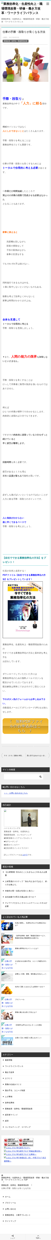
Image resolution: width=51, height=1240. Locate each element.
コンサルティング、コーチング (18, 1127)
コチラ (25, 855)
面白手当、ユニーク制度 (15, 1090)
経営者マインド (11, 1115)
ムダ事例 (8, 1097)
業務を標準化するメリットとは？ (27, 948)
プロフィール (19, 999)
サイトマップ (10, 1221)
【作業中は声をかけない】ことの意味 (28, 1025)
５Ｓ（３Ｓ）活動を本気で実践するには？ (15, 755)
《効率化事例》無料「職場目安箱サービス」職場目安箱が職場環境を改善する (30, 937)
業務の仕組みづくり (13, 1084)
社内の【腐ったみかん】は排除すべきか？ (30, 987)
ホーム (7, 1197)
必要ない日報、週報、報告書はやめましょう (30, 974)
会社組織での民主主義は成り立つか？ (20, 897)
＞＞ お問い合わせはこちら (16, 793)
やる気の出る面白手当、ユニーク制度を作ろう (30, 962)
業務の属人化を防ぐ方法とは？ (26, 1012)
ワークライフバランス (14, 1066)
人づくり (8, 1078)
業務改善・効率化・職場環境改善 (15, 41)
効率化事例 (9, 1103)
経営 (7, 1121)
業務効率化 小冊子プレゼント (18, 1215)
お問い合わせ (10, 1209)
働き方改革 (9, 1072)
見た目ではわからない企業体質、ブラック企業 (38, 755)
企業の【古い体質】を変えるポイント (28, 1038)
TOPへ (38, 1238)
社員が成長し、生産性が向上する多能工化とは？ (30, 924)
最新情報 (8, 1060)
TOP (25, 1179)
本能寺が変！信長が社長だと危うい (19, 891)
